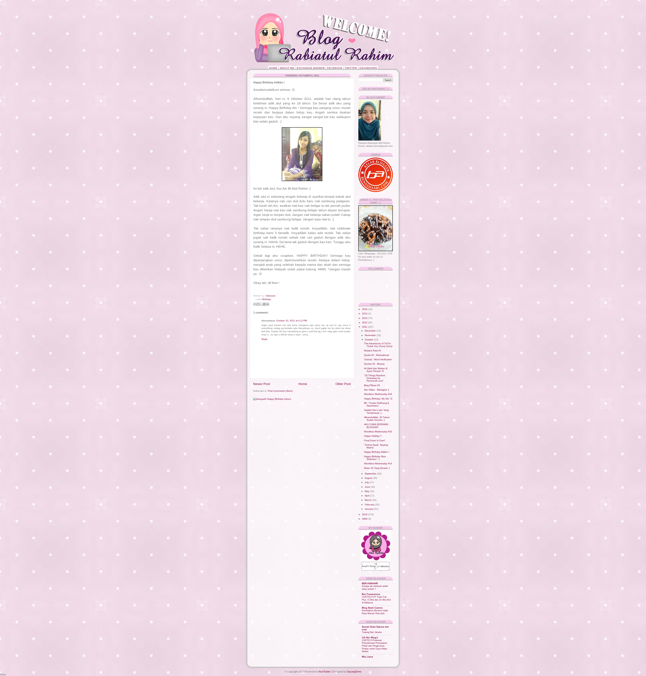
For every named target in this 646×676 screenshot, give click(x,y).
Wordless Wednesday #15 (378, 431)
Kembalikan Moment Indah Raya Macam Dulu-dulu (375, 612)
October (369, 339)
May (367, 491)
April (367, 495)
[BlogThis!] (258, 304)
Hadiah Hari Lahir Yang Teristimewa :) (376, 411)
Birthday (266, 299)
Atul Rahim (324, 671)
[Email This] (255, 304)
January (369, 509)
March (368, 500)
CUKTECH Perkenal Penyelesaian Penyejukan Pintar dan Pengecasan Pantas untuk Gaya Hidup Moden (374, 646)
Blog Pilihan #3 (372, 385)
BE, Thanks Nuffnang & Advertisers (376, 404)
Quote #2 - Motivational (376, 355)
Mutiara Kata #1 (372, 350)
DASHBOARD (368, 68)
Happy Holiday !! (373, 436)
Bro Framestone (371, 594)
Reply (264, 339)
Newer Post (261, 384)
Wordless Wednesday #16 (378, 394)
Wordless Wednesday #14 (378, 463)
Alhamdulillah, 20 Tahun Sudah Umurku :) (377, 418)
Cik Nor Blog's (370, 637)
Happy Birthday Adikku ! (376, 452)
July (367, 482)
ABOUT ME (287, 68)
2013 (365, 318)
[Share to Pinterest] (267, 304)
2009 (365, 519)
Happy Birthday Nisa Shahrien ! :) (375, 457)
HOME (273, 68)
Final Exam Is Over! (374, 440)
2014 (365, 313)
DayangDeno (354, 671)
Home (302, 384)
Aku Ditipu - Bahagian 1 (376, 390)
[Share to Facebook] (264, 304)
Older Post (343, 384)
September (371, 473)
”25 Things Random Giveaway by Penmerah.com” (374, 378)
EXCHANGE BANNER (311, 68)
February (370, 504)
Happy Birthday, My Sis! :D (378, 398)
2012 (365, 322)
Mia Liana (367, 656)
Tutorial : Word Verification (378, 359)
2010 (365, 514)
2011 (365, 327)
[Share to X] (261, 304)
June (368, 487)
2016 (365, 309)
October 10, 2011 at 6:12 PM (291, 320)
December (370, 331)
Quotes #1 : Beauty (374, 364)
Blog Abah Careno (372, 608)
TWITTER (351, 68)
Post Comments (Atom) (280, 391)
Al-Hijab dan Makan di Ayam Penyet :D (375, 369)
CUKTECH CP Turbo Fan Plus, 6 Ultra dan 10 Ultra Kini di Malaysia (376, 600)
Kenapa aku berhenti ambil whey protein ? (375, 587)
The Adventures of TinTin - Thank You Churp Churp (378, 344)
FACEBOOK (335, 68)
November (370, 335)
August (369, 478)
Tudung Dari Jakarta (372, 632)
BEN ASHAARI (370, 583)
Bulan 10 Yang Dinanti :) (377, 468)
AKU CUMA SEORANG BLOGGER (376, 425)
